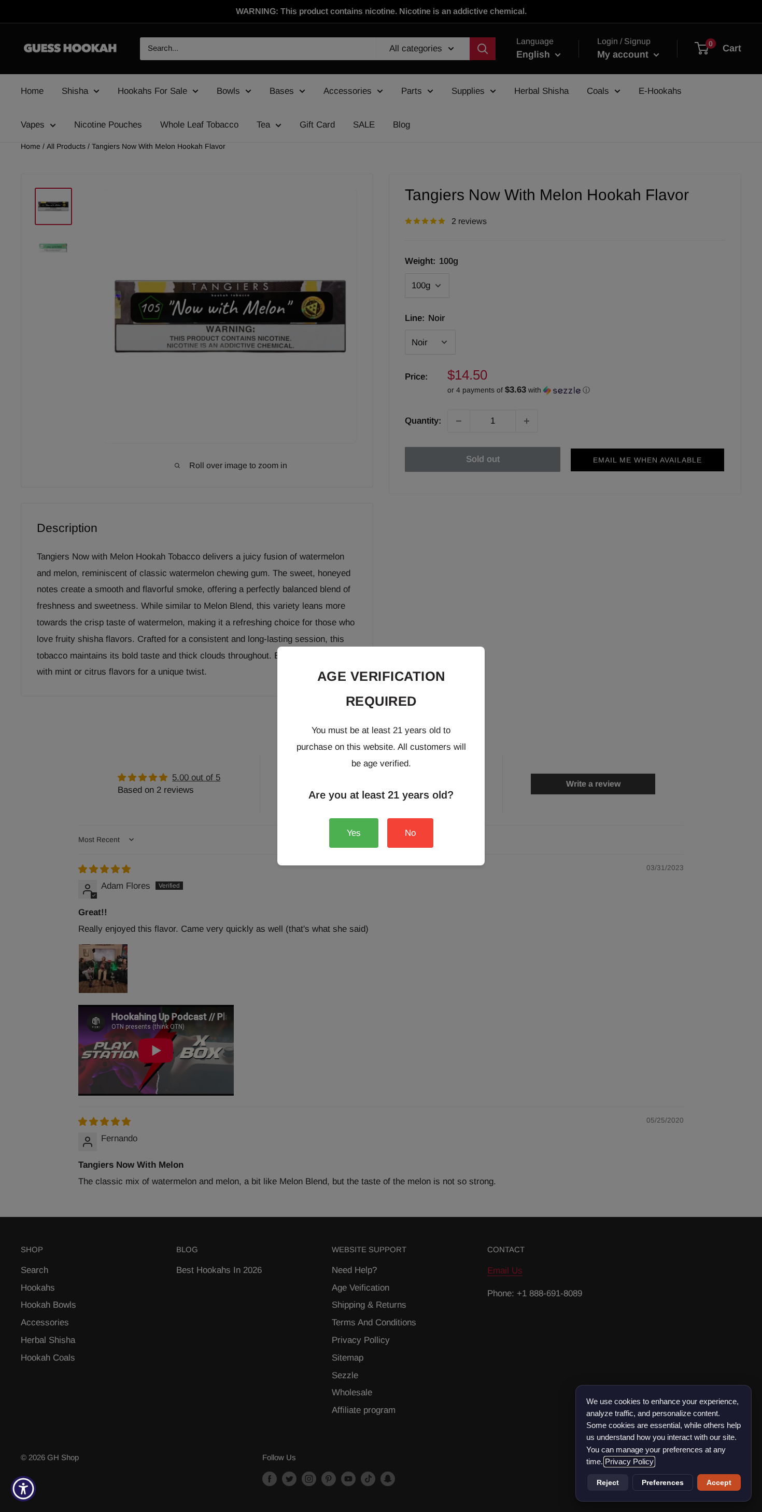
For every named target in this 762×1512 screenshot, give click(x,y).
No (410, 833)
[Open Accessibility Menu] (23, 1489)
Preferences (663, 1482)
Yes (354, 833)
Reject (608, 1482)
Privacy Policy (629, 1462)
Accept (719, 1482)
